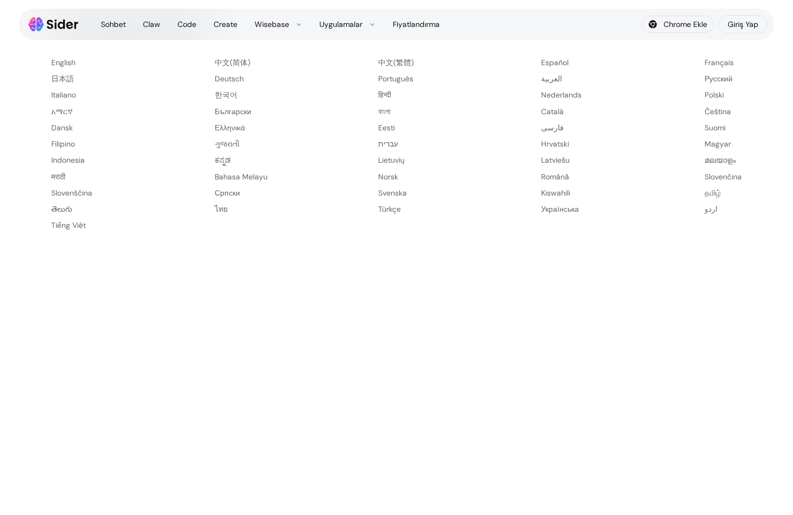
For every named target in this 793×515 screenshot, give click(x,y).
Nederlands (561, 95)
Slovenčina (723, 177)
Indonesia (68, 160)
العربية (551, 78)
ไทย (221, 209)
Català (552, 111)
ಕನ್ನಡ (223, 160)
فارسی (552, 128)
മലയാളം (720, 160)
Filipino (63, 144)
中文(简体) (232, 62)
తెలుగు (61, 209)
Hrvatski (555, 144)
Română (555, 177)
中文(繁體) (396, 62)
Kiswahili (555, 193)
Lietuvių (391, 160)
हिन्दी (384, 95)
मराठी (58, 177)
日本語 (62, 78)
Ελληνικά (230, 128)
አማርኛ (62, 111)
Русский (719, 78)
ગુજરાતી (227, 144)
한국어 (226, 95)
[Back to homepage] (53, 24)
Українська (560, 209)
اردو (711, 209)
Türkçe (389, 209)
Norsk (388, 177)
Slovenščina (71, 193)
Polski (714, 95)
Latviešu (555, 160)
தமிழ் (713, 193)
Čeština (718, 111)
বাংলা (384, 111)
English (63, 62)
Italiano (63, 95)
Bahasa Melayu (241, 177)
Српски (227, 193)
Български (233, 111)
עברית (388, 144)
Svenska (392, 193)
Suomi (715, 128)
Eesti (386, 128)
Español (555, 62)
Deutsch (229, 78)
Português (395, 78)
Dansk (62, 128)
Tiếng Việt (68, 225)
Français (719, 62)
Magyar (718, 144)
